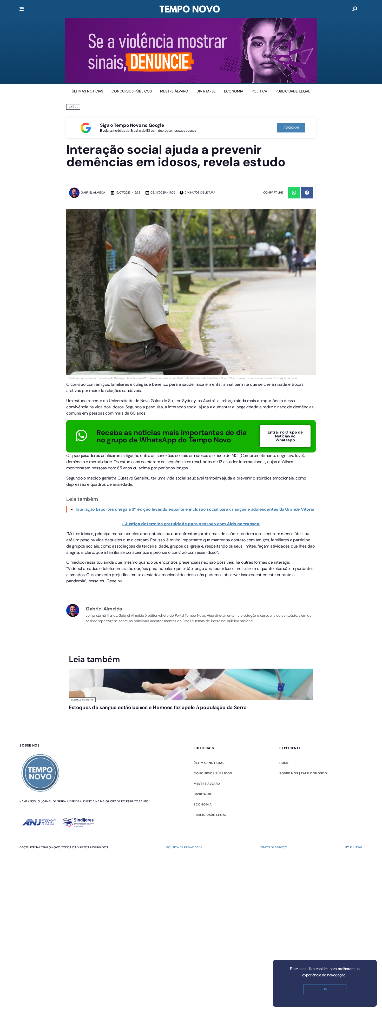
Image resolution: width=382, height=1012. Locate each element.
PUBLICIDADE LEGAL (210, 835)
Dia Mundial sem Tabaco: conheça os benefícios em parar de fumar (221, 715)
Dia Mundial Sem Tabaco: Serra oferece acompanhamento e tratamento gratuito (157, 715)
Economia (203, 824)
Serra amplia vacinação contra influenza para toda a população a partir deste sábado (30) (283, 717)
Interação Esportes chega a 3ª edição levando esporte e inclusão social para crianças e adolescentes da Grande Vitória (195, 509)
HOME (284, 783)
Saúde (73, 107)
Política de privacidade (184, 867)
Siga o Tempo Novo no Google (132, 125)
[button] (294, 192)
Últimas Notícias (82, 699)
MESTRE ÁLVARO (207, 804)
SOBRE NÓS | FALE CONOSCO (303, 793)
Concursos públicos (213, 793)
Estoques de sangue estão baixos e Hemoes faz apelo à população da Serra (96, 715)
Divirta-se (203, 814)
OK (324, 989)
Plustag (356, 867)
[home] (189, 9)
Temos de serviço (273, 867)
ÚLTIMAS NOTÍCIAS (209, 783)
